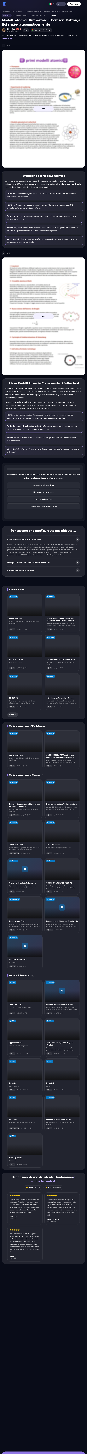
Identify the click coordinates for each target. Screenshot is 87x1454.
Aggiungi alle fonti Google (42, 30)
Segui (26, 30)
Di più (11, 715)
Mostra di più (7, 39)
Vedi (43, 109)
